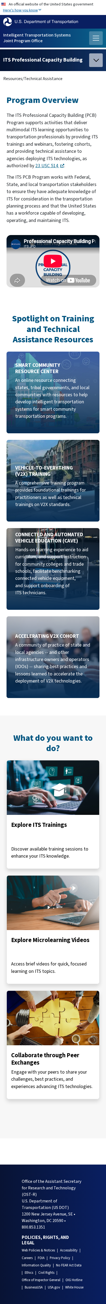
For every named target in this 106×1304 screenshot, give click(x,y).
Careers (27, 1258)
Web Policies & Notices (38, 1250)
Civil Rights (46, 1272)
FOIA (41, 1258)
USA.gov (54, 1287)
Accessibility (68, 1250)
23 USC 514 (47, 165)
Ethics (29, 1272)
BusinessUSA (34, 1287)
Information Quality (36, 1265)
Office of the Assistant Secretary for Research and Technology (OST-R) (51, 1188)
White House (74, 1287)
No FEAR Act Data (69, 1265)
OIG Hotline (74, 1280)
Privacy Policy (60, 1258)
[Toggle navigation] (96, 38)
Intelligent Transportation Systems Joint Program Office (37, 38)
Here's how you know (20, 10)
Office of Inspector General (41, 1280)
